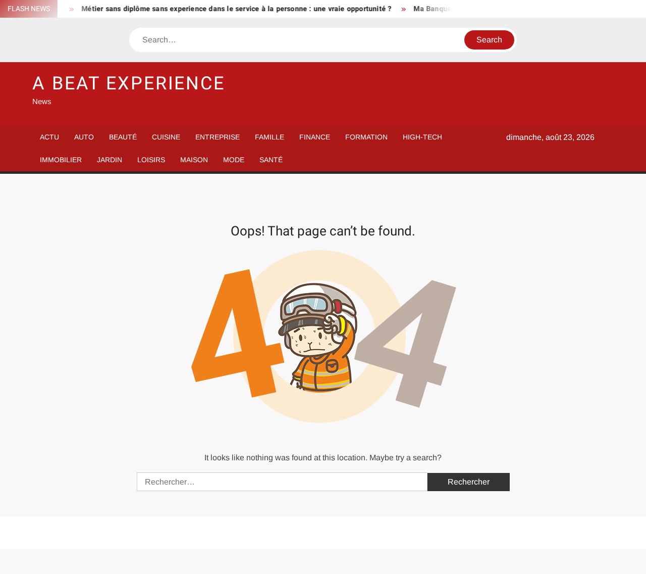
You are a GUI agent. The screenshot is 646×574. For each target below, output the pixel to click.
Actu (49, 137)
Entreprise (217, 137)
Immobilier (61, 160)
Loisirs (151, 160)
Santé (271, 160)
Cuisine (166, 137)
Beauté (123, 137)
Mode (233, 160)
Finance (314, 137)
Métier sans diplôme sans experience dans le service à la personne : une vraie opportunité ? (230, 9)
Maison (194, 160)
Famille (269, 137)
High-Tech (422, 137)
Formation (366, 137)
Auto (84, 137)
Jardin (109, 160)
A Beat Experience (128, 83)
